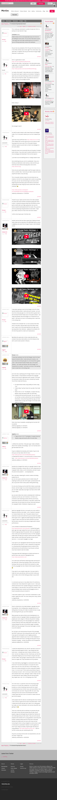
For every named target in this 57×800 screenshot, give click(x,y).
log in (21, 26)
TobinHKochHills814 (48, 134)
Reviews (13, 772)
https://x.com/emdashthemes (49, 148)
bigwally (4, 367)
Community (38, 11)
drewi (53, 81)
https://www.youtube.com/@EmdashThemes (49, 152)
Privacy (21, 766)
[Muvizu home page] (5, 10)
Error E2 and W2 (49, 32)
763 (5, 73)
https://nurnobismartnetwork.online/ (49, 123)
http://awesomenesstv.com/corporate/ (21, 528)
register (24, 26)
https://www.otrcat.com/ (32, 139)
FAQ (25, 21)
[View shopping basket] (54, 5)
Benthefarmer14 (48, 30)
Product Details (23, 11)
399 (5, 369)
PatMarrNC (4, 232)
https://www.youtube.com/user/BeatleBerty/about (23, 454)
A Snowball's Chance (48, 50)
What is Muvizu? (15, 11)
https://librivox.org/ (16, 166)
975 (5, 448)
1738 (6, 233)
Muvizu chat (49, 111)
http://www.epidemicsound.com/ (27, 728)
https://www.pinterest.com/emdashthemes (49, 137)
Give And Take (48, 66)
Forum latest (49, 21)
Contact (3, 768)
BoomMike (47, 47)
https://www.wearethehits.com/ (19, 557)
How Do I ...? (7, 23)
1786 (6, 146)
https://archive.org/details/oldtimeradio (21, 61)
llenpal (46, 64)
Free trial (14, 14)
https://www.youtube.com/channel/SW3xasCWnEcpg (24, 68)
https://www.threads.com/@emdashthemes (49, 141)
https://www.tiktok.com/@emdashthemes (49, 145)
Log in (33, 3)
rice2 (53, 98)
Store (29, 11)
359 (5, 41)
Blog (44, 11)
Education (3, 770)
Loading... (5, 756)
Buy (52, 11)
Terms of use (23, 768)
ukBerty (4, 446)
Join (41, 3)
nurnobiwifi (47, 120)
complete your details (32, 26)
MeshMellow (4, 766)
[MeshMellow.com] (5, 784)
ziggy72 (4, 349)
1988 (6, 351)
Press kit (13, 766)
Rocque (4, 39)
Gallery (33, 11)
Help (47, 11)
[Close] (51, 0)
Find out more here (45, 0)
